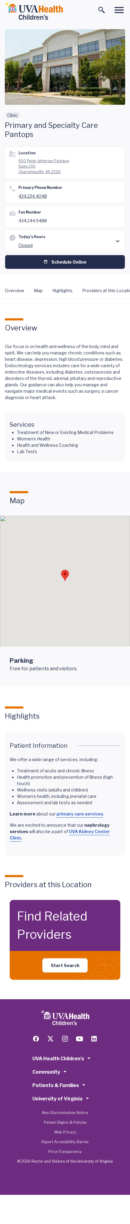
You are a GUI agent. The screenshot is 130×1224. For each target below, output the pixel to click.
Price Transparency (65, 1151)
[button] (65, 575)
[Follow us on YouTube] (79, 1038)
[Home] (34, 11)
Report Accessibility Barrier (65, 1142)
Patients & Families (55, 1085)
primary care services (80, 813)
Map (38, 290)
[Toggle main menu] (119, 10)
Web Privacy (65, 1132)
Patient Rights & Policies (65, 1122)
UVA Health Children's (58, 1059)
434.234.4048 (32, 196)
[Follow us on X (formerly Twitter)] (50, 1038)
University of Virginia (57, 1099)
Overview (14, 290)
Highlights (62, 290)
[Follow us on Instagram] (65, 1038)
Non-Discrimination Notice (65, 1112)
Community (46, 1072)
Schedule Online (68, 262)
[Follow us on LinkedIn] (94, 1038)
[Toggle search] (101, 10)
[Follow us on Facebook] (36, 1038)
